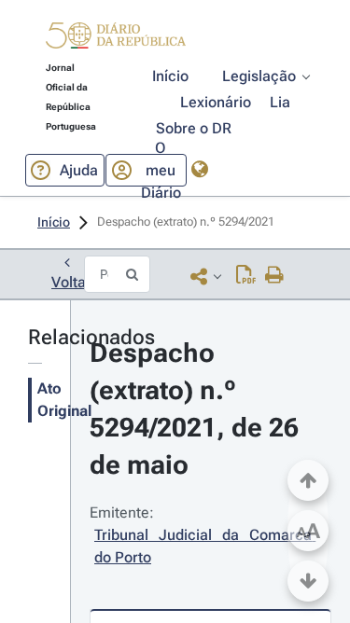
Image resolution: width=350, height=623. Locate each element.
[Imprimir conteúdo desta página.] (275, 276)
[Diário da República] (116, 39)
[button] (116, 38)
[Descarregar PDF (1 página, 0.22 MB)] (246, 276)
